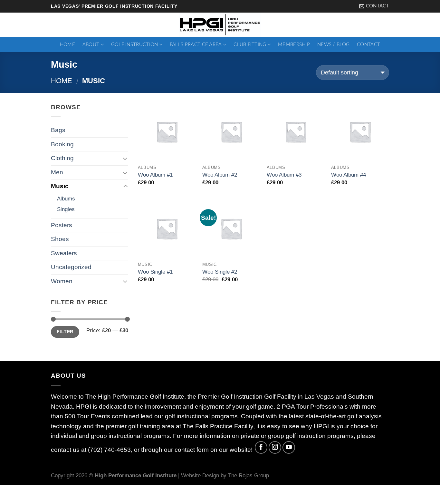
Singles (66, 209)
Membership (294, 44)
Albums (66, 198)
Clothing (62, 158)
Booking (62, 144)
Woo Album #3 (284, 174)
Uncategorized (71, 267)
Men (57, 172)
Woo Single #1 (155, 271)
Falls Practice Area (196, 44)
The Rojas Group (248, 475)
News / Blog (333, 44)
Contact (368, 44)
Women (61, 281)
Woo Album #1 (155, 174)
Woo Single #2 (219, 271)
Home (67, 44)
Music (60, 186)
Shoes (60, 239)
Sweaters (64, 253)
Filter (65, 331)
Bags (58, 130)
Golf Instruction (134, 44)
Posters (61, 225)
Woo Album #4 (348, 174)
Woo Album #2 (219, 174)
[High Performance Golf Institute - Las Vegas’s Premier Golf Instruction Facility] (220, 25)
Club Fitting (250, 44)
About (91, 44)
